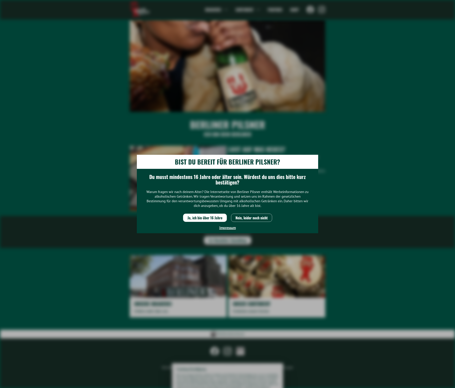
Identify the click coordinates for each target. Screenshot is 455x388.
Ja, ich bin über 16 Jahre (205, 217)
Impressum (227, 227)
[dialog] (227, 194)
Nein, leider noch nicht (251, 217)
